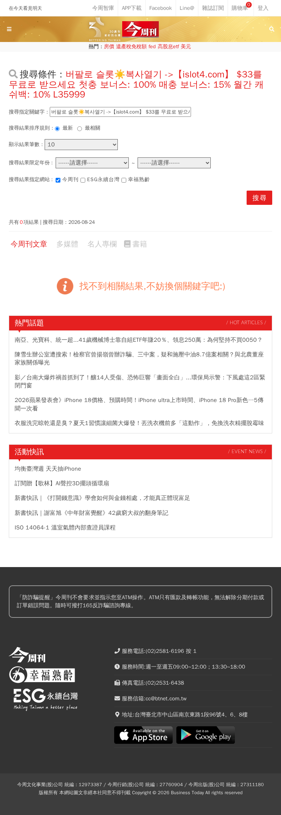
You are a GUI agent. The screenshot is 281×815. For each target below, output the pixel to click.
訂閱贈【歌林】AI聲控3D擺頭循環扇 (62, 483)
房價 (109, 46)
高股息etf (168, 46)
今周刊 (70, 179)
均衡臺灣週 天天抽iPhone (48, 468)
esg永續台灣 (103, 179)
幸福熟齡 (139, 179)
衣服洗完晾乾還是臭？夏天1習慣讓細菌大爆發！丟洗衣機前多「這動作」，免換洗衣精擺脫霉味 (139, 423)
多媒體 (67, 244)
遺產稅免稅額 (131, 46)
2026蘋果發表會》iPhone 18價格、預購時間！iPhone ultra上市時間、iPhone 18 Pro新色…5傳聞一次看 (139, 404)
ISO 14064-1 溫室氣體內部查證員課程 (65, 527)
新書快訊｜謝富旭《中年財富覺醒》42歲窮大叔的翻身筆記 (91, 513)
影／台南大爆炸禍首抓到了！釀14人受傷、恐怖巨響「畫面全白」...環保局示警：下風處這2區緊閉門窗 (140, 381)
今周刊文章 (29, 244)
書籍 (139, 244)
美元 (186, 46)
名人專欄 (102, 244)
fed (152, 46)
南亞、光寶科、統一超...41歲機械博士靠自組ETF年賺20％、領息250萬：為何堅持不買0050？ (139, 340)
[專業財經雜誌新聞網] (140, 29)
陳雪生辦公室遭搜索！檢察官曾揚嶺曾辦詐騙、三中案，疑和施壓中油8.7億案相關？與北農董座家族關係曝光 (139, 358)
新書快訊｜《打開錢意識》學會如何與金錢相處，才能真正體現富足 (102, 498)
